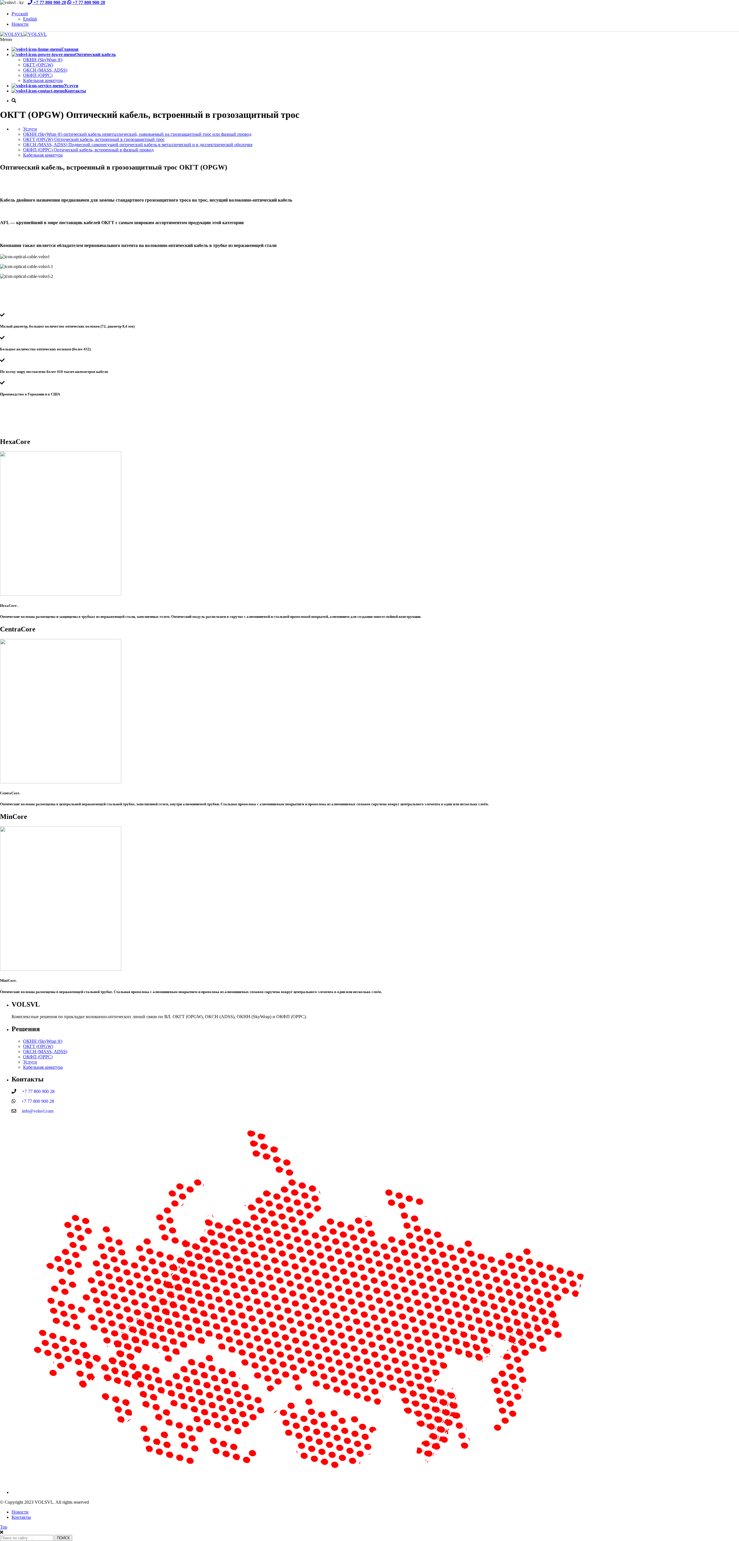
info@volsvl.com (35, 1111)
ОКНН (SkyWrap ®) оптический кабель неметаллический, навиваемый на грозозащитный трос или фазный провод (137, 134)
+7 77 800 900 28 (49, 2)
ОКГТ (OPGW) (38, 64)
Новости (20, 24)
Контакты (21, 1517)
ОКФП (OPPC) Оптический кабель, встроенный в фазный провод (88, 149)
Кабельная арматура (43, 80)
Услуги (30, 129)
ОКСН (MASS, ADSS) (45, 70)
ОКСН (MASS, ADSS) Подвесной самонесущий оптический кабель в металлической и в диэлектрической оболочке (138, 144)
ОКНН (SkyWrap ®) (42, 59)
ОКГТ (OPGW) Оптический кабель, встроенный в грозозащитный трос (94, 139)
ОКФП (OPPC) (38, 75)
